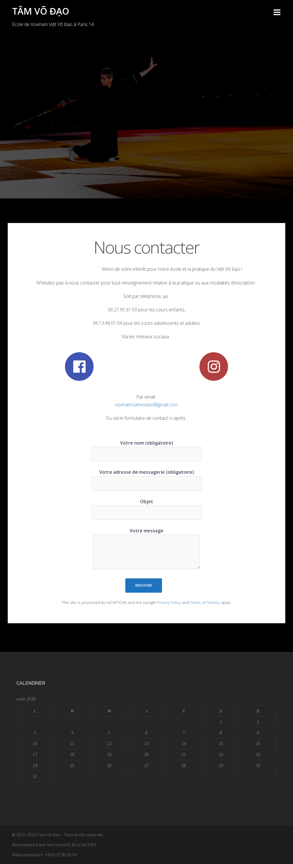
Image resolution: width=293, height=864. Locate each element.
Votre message (146, 530)
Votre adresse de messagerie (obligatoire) (146, 472)
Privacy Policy (169, 602)
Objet (146, 501)
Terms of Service (205, 602)
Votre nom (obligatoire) (146, 443)
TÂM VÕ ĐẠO (40, 11)
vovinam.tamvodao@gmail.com (146, 404)
